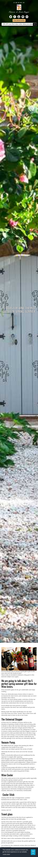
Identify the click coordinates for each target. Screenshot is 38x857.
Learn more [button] (6, 854)
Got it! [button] (33, 852)
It (14, 2)
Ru (21, 2)
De (18, 2)
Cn (23, 2)
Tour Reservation (19, 20)
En (16, 2)
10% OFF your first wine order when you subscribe (19, 24)
